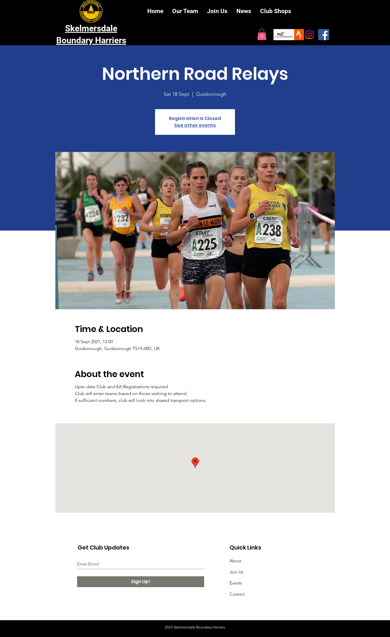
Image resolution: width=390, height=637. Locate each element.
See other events (195, 125)
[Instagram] (309, 34)
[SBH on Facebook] (323, 34)
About (235, 560)
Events (236, 583)
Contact (237, 594)
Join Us (236, 572)
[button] (262, 34)
